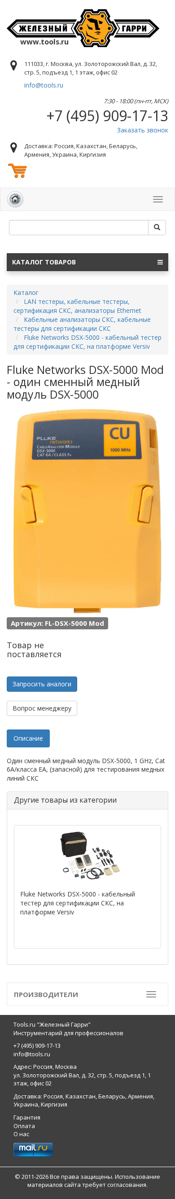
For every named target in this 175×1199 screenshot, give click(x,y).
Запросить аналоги (42, 684)
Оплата (24, 1126)
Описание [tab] (28, 738)
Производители (46, 994)
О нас (21, 1134)
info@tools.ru (43, 85)
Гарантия (26, 1117)
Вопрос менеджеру (42, 708)
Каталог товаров (44, 262)
